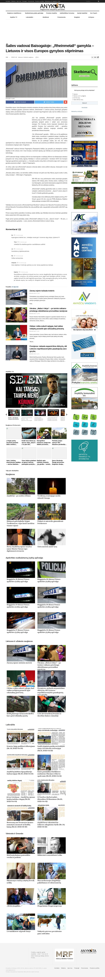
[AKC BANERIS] (84, 223)
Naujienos (10, 474)
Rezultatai (84, 107)
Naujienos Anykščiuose (14, 13)
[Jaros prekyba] (84, 154)
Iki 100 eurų (77, 97)
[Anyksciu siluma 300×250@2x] (84, 320)
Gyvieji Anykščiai (82, 13)
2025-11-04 (14, 57)
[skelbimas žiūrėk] (84, 72)
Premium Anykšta (51, 13)
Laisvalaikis (29, 17)
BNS (7, 57)
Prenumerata (31, 1)
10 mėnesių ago (19, 235)
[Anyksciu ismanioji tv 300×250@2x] (84, 450)
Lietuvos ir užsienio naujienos (25, 57)
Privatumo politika (39, 1)
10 (39, 313)
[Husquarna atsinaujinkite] (84, 198)
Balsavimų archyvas (76, 111)
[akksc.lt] (84, 424)
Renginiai (77, 17)
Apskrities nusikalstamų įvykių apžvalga (24, 558)
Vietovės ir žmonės (14, 833)
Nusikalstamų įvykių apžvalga (34, 13)
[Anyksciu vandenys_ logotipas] (84, 297)
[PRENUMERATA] (84, 126)
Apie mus (19, 1)
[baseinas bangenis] (83, 346)
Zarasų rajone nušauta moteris (42, 291)
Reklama (13, 1)
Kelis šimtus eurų (78, 99)
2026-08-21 (33, 313)
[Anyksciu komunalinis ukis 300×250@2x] (84, 398)
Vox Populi (93, 13)
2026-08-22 (33, 293)
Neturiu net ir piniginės (80, 96)
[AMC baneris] (83, 262)
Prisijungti (24, 1)
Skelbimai (46, 17)
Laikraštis (10, 725)
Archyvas (91, 17)
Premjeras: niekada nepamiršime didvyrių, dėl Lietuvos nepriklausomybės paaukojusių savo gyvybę (48, 348)
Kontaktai (8, 1)
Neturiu (76, 94)
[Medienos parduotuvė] (84, 177)
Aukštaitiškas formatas (67, 13)
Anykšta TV (13, 17)
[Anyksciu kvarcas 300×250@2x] (84, 373)
